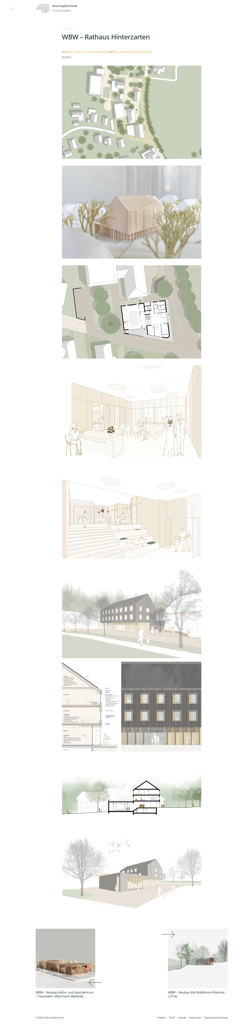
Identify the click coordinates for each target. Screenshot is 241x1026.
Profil (172, 1017)
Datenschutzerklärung (216, 1017)
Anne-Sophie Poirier (64, 6)
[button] (11, 513)
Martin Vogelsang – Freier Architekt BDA (87, 51)
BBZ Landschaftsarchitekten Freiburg (132, 51)
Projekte (161, 1017)
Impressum (195, 1017)
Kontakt (182, 1017)
